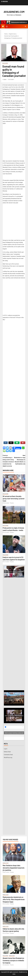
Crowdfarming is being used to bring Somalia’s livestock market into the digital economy (8, 461)
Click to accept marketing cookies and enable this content (14, 572)
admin (5, 79)
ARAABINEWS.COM (14, 11)
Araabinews (22, 972)
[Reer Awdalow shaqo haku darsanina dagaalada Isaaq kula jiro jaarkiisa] (14, 852)
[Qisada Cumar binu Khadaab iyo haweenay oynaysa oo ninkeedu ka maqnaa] (14, 945)
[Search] (25, 26)
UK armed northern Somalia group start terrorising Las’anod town (13, 498)
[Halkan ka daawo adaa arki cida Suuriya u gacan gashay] (14, 915)
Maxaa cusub (5, 894)
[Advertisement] (14, 144)
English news (5, 63)
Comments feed (8, 754)
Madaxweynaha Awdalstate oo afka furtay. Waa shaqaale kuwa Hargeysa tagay (13, 899)
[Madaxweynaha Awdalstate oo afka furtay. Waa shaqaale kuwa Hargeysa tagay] (14, 884)
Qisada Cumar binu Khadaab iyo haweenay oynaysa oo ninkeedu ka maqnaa (13, 960)
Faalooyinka (5, 955)
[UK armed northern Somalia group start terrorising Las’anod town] (14, 483)
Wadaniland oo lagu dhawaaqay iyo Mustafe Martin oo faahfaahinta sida (19, 460)
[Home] (3, 26)
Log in (5, 748)
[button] (6, 26)
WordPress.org (8, 757)
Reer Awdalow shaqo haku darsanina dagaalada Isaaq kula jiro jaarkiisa (13, 867)
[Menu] (6, 26)
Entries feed (7, 751)
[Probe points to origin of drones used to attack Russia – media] (14, 515)
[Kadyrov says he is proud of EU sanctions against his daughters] (14, 544)
